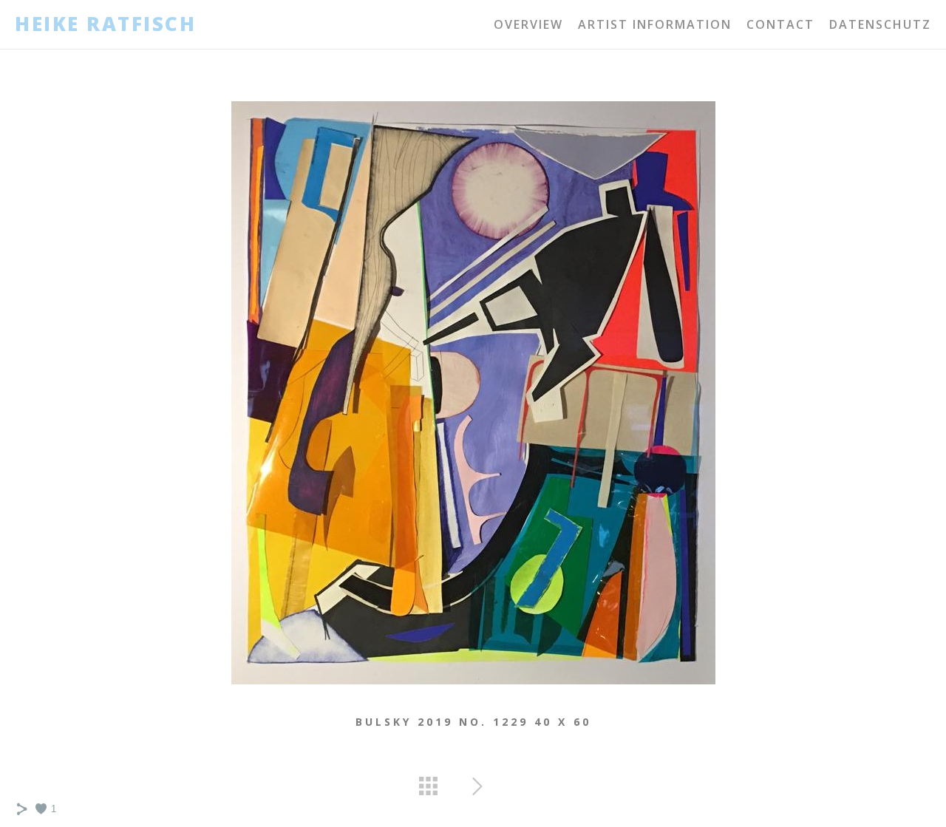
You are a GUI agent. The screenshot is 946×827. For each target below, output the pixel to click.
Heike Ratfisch (105, 24)
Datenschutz (880, 24)
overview (528, 24)
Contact (780, 24)
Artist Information (655, 24)
